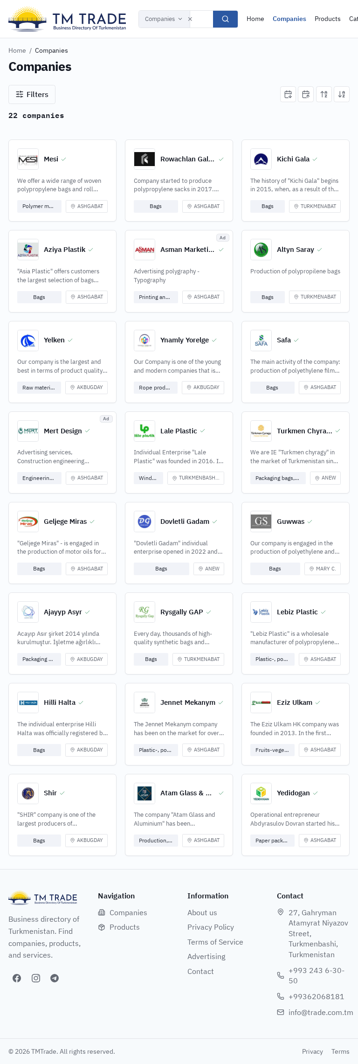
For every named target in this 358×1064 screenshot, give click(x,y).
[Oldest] (306, 94)
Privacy (312, 1051)
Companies (160, 19)
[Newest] (288, 94)
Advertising (206, 956)
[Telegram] (54, 978)
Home (255, 18)
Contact (200, 971)
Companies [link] (51, 50)
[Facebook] (16, 978)
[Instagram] (36, 978)
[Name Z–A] (342, 94)
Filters (37, 94)
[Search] (225, 19)
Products (328, 18)
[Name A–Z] (324, 94)
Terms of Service (215, 941)
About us (202, 912)
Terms (340, 1051)
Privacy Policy (210, 927)
